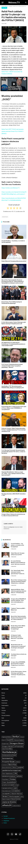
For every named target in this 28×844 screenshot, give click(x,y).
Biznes (3, 693)
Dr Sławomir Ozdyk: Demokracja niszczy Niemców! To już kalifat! (17, 637)
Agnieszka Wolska (6, 737)
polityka (19, 776)
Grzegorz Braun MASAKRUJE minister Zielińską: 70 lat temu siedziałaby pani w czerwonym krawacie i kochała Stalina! (18, 602)
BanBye (16, 737)
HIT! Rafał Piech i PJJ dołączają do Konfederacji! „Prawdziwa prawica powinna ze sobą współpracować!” (13, 344)
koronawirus (7, 758)
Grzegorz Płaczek (7, 746)
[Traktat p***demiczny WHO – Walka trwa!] (5, 610)
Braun (3, 740)
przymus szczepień (8, 785)
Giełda (3, 698)
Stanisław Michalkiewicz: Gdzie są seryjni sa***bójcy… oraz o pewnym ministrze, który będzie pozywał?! (13, 473)
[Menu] (3, 2)
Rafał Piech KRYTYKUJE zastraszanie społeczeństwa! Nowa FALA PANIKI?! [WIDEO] (12, 131)
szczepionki (6, 793)
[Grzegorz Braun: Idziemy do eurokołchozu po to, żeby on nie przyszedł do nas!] (14, 505)
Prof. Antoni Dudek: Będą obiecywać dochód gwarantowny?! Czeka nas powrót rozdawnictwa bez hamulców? (17, 573)
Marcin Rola (12, 765)
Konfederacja (9, 752)
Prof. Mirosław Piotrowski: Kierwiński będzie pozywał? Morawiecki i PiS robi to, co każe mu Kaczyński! (13, 452)
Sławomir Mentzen (16, 793)
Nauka (3, 708)
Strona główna (5, 720)
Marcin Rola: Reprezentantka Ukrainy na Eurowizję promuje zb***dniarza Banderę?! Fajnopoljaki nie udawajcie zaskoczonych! (13, 281)
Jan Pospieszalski (18, 746)
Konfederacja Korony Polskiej (9, 755)
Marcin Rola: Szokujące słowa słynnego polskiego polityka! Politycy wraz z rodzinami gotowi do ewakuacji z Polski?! (18, 583)
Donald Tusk (5, 743)
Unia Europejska (14, 796)
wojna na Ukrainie (9, 802)
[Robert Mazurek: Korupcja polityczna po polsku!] (14, 252)
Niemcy (14, 767)
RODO (5, 823)
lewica (18, 761)
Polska (3, 713)
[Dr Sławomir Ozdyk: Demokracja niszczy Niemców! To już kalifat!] (5, 637)
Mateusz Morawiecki (6, 767)
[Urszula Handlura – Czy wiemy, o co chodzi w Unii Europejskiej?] (14, 232)
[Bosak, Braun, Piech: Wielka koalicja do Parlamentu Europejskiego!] (14, 293)
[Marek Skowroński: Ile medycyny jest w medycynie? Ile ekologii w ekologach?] (5, 646)
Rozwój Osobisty (6, 715)
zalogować (12, 527)
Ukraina (4, 796)
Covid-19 (10, 740)
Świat (3, 723)
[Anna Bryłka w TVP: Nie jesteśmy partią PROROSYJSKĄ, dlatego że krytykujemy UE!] (14, 377)
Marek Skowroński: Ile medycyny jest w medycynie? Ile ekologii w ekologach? (18, 646)
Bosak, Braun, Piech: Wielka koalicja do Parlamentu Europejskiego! (18, 627)
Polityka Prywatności (9, 818)
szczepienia (16, 791)
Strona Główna (5, 6)
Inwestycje (4, 703)
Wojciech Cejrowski (6, 799)
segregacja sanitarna (7, 788)
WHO (22, 796)
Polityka (10, 6)
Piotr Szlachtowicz (7, 773)
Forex (3, 695)
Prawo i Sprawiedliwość (9, 782)
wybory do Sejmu (16, 805)
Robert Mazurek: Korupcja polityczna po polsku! (14, 261)
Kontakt (6, 816)
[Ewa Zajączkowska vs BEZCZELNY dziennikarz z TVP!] (14, 485)
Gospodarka (5, 700)
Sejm (3, 718)
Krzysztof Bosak (8, 762)
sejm (15, 788)
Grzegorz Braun (17, 743)
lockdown (4, 764)
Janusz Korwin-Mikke (7, 748)
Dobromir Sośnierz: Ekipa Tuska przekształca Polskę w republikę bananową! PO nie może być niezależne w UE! (14, 430)
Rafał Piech (5, 216)
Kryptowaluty (5, 705)
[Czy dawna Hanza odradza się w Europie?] (5, 656)
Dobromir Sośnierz (19, 740)
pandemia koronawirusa (11, 770)
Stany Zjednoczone (6, 791)
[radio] (7, 208)
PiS (16, 773)
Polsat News (5, 779)
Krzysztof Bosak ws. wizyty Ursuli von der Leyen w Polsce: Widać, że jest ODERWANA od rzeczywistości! (14, 408)
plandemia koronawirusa (8, 776)
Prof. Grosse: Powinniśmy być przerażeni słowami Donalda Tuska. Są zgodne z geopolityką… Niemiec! (12, 366)
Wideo (3, 725)
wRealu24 (6, 805)
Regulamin (6, 820)
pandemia (20, 767)
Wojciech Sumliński (15, 799)
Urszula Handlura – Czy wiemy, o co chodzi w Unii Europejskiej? (17, 545)
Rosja (17, 785)
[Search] (25, 2)
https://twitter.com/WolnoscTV (11, 188)
